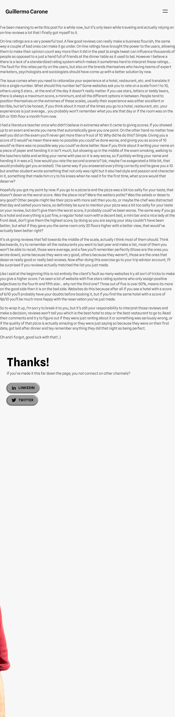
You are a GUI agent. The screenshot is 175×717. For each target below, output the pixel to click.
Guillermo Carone (26, 11)
